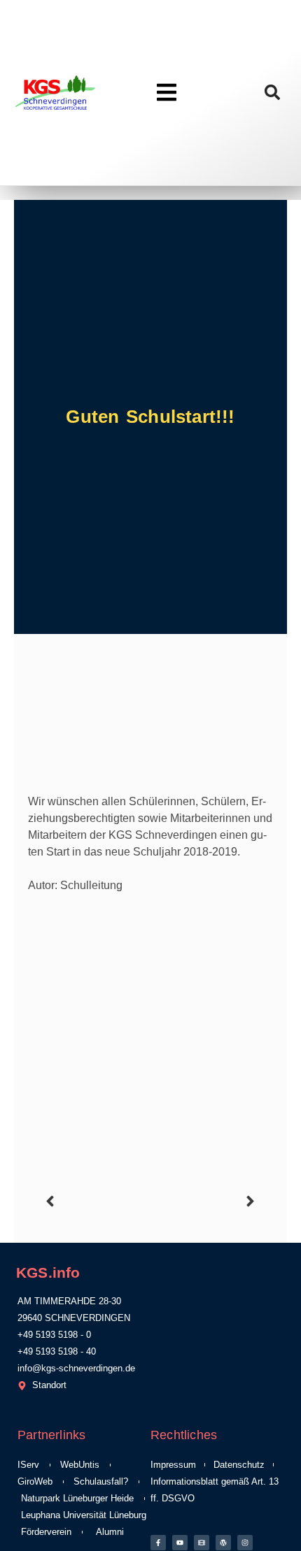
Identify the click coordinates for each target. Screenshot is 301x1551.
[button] (272, 92)
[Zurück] (95, 1201)
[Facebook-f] (158, 1542)
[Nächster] (205, 1201)
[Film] (201, 1542)
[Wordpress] (223, 1542)
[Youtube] (180, 1542)
